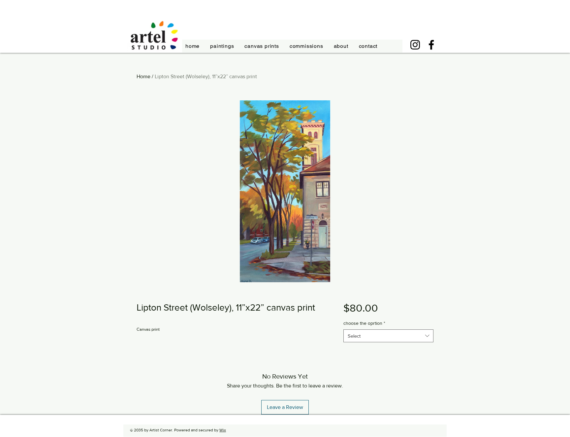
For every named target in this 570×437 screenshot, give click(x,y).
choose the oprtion (364, 323)
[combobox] (388, 335)
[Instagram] (415, 44)
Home (143, 76)
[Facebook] (431, 44)
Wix (222, 430)
